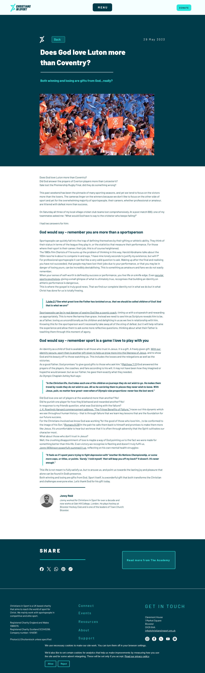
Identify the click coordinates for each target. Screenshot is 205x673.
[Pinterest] (63, 569)
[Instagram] (147, 639)
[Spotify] (175, 639)
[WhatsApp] (56, 569)
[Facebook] (42, 569)
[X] (161, 639)
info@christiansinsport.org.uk (160, 630)
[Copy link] (71, 569)
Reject (64, 664)
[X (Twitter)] (49, 569)
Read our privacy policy (137, 656)
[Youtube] (168, 639)
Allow (50, 664)
